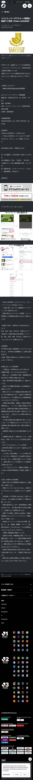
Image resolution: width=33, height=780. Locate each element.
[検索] (29, 6)
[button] (25, 6)
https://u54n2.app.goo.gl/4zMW (13, 88)
